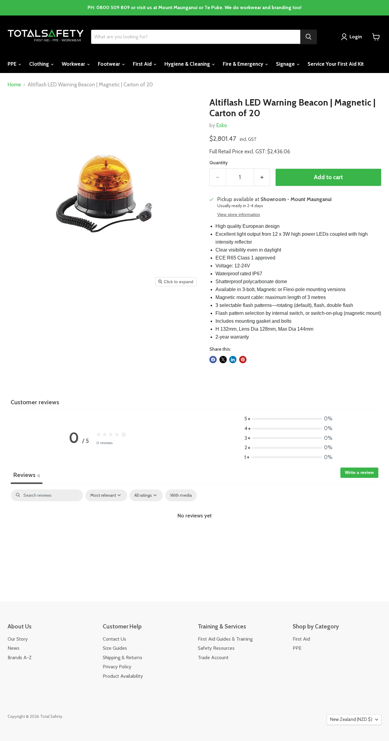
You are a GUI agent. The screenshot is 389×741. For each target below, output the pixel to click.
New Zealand (351, 719)
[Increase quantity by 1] (262, 177)
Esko (221, 125)
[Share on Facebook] (213, 359)
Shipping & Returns (122, 657)
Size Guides (115, 648)
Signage (286, 64)
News (13, 648)
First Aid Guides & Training (225, 639)
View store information (238, 214)
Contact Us (114, 639)
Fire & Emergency (243, 64)
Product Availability (123, 676)
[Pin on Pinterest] (242, 359)
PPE (13, 64)
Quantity (218, 162)
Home (14, 85)
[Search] (308, 37)
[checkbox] (181, 495)
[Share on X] (223, 359)
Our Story (18, 639)
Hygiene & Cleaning (187, 64)
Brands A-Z (20, 657)
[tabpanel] (194, 535)
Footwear (109, 64)
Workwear (74, 64)
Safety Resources (216, 648)
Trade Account (213, 657)
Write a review (359, 472)
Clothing (39, 64)
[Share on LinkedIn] (232, 359)
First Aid (143, 64)
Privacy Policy (117, 667)
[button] (288, 419)
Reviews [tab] (26, 474)
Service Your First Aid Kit (336, 64)
